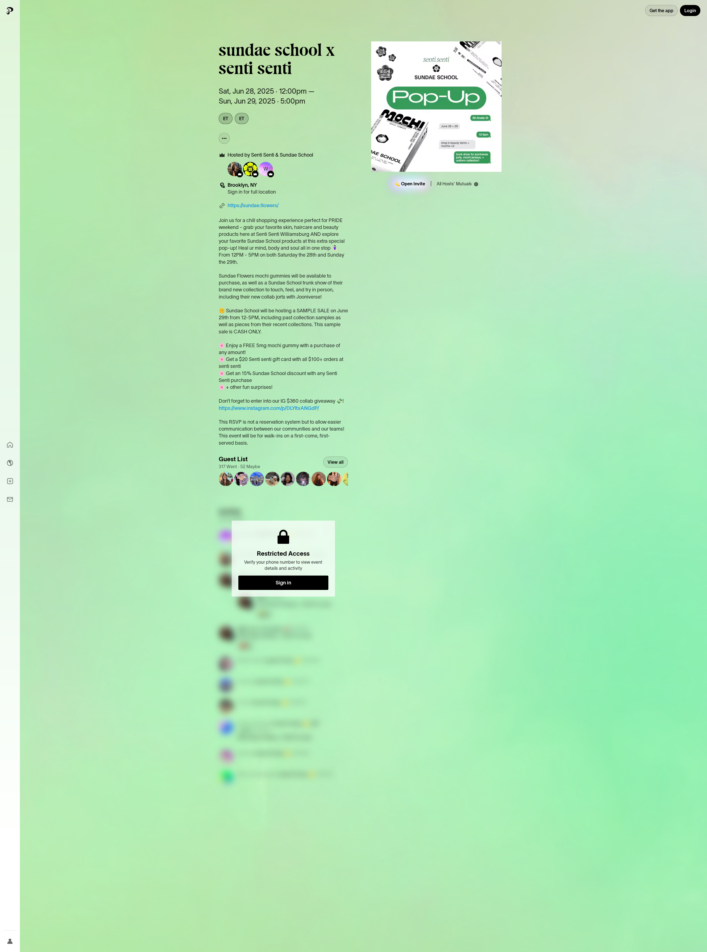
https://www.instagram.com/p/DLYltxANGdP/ (269, 408)
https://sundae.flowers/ (253, 205)
